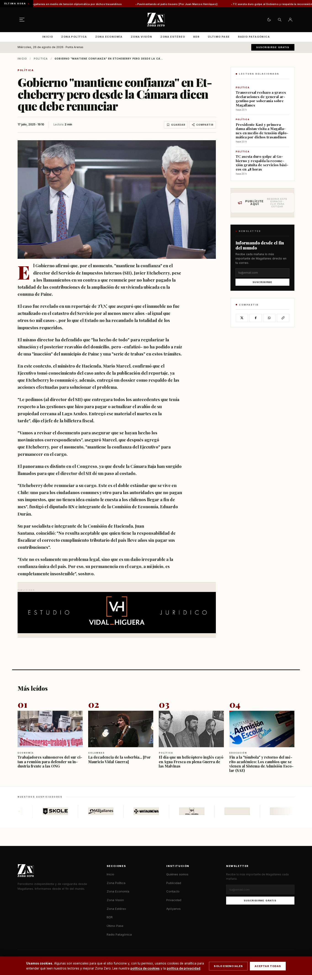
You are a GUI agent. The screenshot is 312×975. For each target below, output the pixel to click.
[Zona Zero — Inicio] (156, 19)
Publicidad (173, 883)
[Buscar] (279, 19)
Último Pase (219, 36)
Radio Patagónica (254, 36)
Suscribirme (262, 282)
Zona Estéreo (172, 36)
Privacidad (173, 900)
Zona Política (74, 36)
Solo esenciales (228, 966)
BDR (196, 36)
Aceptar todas (268, 966)
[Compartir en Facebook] (255, 318)
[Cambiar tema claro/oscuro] (269, 19)
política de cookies (145, 968)
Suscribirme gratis (260, 900)
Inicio (47, 36)
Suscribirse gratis (272, 47)
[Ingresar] (290, 20)
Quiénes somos (177, 874)
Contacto (173, 891)
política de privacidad (183, 968)
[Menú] (22, 19)
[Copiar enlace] (283, 318)
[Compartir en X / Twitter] (242, 318)
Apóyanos (173, 908)
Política (41, 58)
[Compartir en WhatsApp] (269, 318)
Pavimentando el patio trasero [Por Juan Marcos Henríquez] (127, 4)
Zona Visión (141, 36)
